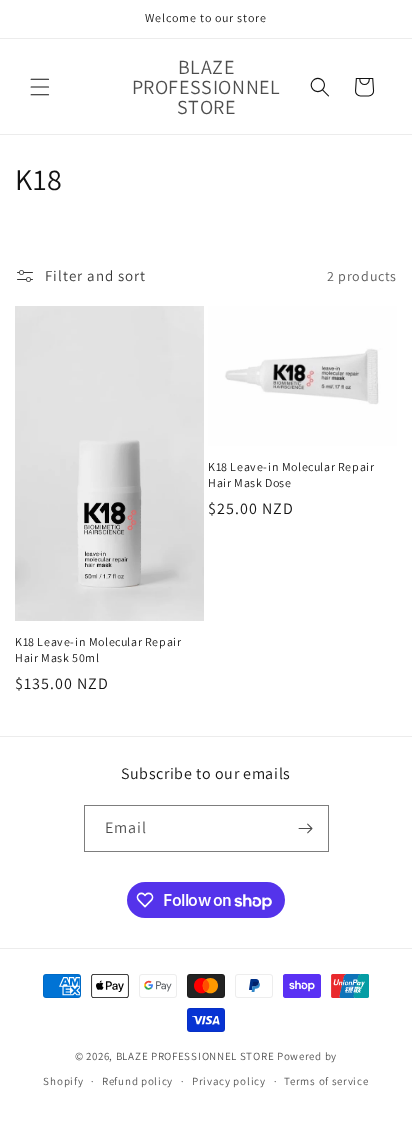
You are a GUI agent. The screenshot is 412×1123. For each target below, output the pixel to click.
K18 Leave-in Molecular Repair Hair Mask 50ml (98, 649)
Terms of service (326, 1081)
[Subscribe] (306, 828)
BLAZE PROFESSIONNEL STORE (195, 1056)
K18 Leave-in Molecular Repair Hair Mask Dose (291, 474)
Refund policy (137, 1081)
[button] (40, 87)
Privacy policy (229, 1081)
